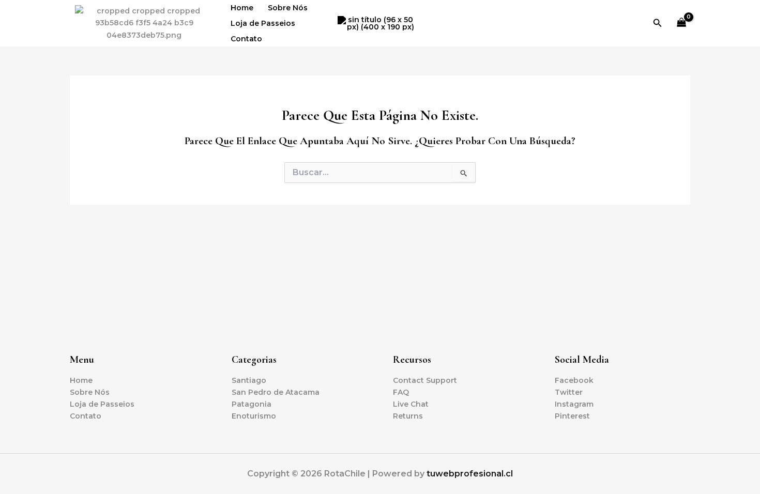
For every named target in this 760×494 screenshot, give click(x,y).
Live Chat (411, 404)
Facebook (574, 380)
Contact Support (425, 380)
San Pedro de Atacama (276, 392)
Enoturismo (254, 416)
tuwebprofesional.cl (470, 473)
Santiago (249, 380)
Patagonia (251, 404)
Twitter (569, 392)
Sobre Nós (288, 7)
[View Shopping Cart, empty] (681, 23)
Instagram (574, 404)
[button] (657, 23)
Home (242, 7)
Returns (408, 416)
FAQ (401, 392)
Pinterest (572, 416)
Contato (246, 38)
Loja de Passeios (263, 23)
